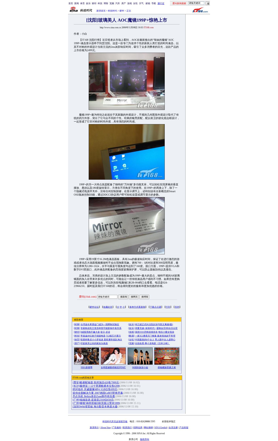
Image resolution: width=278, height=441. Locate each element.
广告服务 (116, 427)
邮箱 (148, 3)
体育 (82, 3)
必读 (108, 332)
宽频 (111, 3)
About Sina (105, 427)
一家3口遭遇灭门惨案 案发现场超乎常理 (155, 335)
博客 (106, 3)
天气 (141, 3)
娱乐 (88, 3)
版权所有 (144, 439)
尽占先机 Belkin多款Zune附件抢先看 (94, 396)
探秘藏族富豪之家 (167, 367)
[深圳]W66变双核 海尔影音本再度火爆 (95, 406)
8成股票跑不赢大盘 (90, 332)
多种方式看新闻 (137, 307)
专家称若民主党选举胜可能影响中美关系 (101, 328)
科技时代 (112, 10)
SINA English (161, 427)
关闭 (177, 307)
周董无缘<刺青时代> (145, 328)
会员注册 (173, 427)
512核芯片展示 (113, 335)
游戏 (129, 3)
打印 (168, 307)
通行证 (161, 3)
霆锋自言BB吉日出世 (167, 328)
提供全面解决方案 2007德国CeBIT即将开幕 (98, 393)
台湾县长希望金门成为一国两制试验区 (100, 324)
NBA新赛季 (86, 367)
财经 (94, 3)
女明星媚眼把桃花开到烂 (113, 367)
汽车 (117, 3)
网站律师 (148, 427)
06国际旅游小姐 (140, 367)
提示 (102, 332)
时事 (77, 324)
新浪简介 (94, 427)
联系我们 (127, 427)
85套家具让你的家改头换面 (94, 343)
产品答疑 (183, 427)
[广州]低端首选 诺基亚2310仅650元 (93, 399)
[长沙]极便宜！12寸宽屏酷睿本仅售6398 (96, 386)
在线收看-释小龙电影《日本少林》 (152, 343)
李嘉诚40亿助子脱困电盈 (93, 335)
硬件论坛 (94, 307)
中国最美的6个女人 (144, 339)
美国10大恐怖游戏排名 (146, 332)
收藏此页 (107, 307)
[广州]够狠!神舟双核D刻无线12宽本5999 (96, 403)
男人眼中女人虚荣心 (165, 339)
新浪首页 (101, 10)
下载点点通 (155, 307)
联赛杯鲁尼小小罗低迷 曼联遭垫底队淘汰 (101, 339)
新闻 (76, 3)
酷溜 (131, 335)
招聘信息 (137, 427)
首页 (70, 3)
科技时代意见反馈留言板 (115, 421)
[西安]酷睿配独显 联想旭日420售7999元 (96, 382)
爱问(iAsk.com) (87, 296)
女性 (135, 3)
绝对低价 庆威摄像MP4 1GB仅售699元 (95, 389)
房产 (123, 3)
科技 (100, 3)
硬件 (122, 10)
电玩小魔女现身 (166, 332)
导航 (153, 3)
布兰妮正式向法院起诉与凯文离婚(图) (154, 324)
